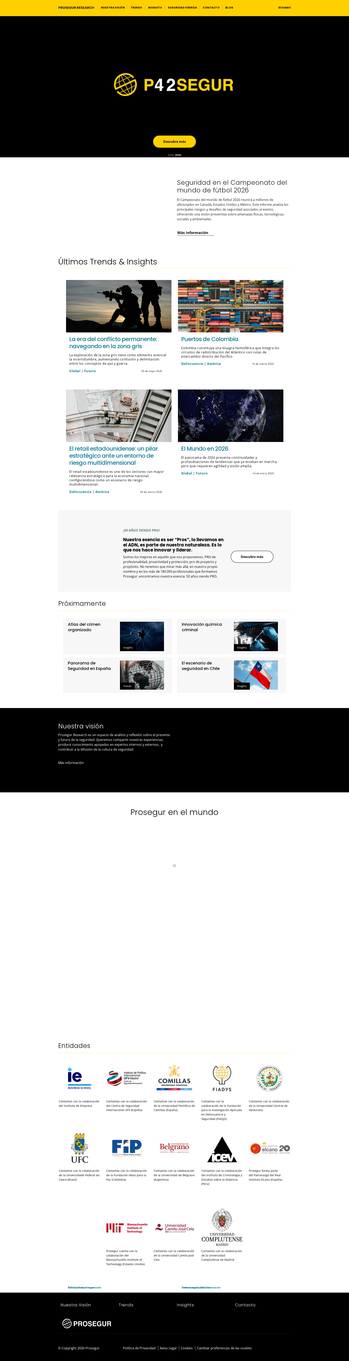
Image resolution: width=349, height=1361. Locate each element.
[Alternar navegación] (267, 7)
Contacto (245, 1305)
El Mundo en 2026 (205, 449)
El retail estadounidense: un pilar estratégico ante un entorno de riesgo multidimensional (113, 456)
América (214, 363)
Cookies (187, 1348)
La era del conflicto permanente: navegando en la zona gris (113, 342)
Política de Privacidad (139, 1348)
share (166, 371)
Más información (83, 103)
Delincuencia (192, 363)
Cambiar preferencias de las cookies (224, 1348)
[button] (112, 7)
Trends (127, 686)
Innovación (214, 1287)
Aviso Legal (168, 1348)
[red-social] (277, 1348)
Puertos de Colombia (210, 339)
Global (74, 371)
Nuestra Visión (76, 1305)
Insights (128, 647)
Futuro (90, 371)
